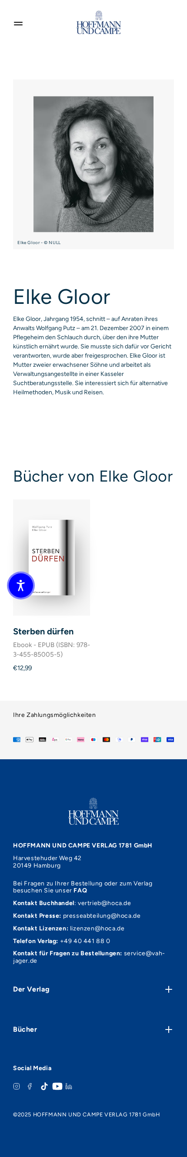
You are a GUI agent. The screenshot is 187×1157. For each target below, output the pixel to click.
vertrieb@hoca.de (104, 903)
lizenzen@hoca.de (97, 928)
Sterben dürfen (43, 631)
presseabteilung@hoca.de (102, 915)
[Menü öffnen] (18, 22)
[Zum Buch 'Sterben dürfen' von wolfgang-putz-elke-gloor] (51, 557)
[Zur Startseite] (98, 22)
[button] (21, 585)
